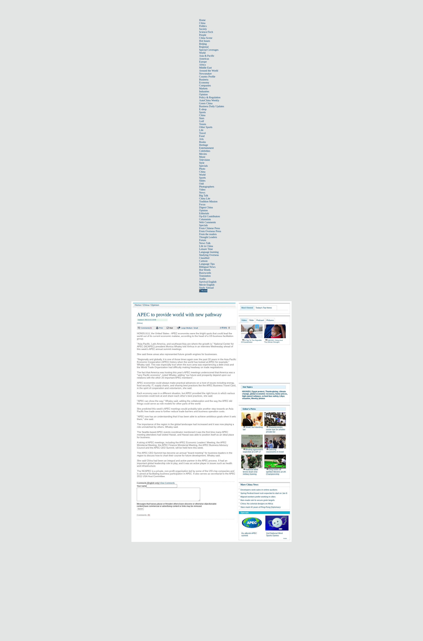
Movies (203, 153)
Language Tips (207, 264)
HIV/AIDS (246, 391)
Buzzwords (205, 272)
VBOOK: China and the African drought (273, 341)
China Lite (204, 198)
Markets (203, 88)
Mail (171, 328)
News (202, 192)
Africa (202, 64)
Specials (203, 165)
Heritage (203, 145)
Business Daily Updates (211, 106)
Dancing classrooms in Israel (275, 450)
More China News (249, 484)
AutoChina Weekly (209, 100)
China (202, 23)
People (202, 35)
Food (202, 136)
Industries (204, 91)
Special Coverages (208, 49)
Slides (202, 180)
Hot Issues (204, 40)
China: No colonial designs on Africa (256, 504)
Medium (189, 328)
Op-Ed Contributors (209, 216)
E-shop (203, 109)
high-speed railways (251, 396)
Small (195, 328)
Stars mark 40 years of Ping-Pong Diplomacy (260, 507)
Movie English (206, 284)
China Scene (205, 38)
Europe (203, 61)
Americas (204, 58)
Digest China (206, 207)
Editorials (204, 213)
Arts (201, 139)
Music (202, 156)
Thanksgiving (271, 391)
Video (202, 189)
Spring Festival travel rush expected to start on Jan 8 (263, 493)
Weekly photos (258, 398)
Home (202, 20)
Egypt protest (258, 391)
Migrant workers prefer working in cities (257, 497)
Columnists (205, 219)
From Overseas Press (210, 231)
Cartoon (203, 261)
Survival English (207, 281)
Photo (202, 168)
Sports (202, 112)
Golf (201, 121)
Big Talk (203, 195)
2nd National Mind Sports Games (274, 534)
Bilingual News (207, 266)
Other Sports (205, 127)
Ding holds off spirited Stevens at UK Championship (276, 471)
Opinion (203, 94)
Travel (202, 133)
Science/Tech (206, 32)
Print (161, 328)
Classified (204, 258)
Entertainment (206, 148)
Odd (201, 183)
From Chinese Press (209, 228)
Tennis (202, 124)
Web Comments (207, 222)
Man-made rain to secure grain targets (257, 500)
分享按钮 (223, 328)
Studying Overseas (209, 255)
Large (183, 328)
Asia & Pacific (206, 55)
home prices (281, 394)
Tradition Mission (208, 201)
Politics (203, 26)
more (285, 538)
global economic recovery (262, 394)
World (202, 52)
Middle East (205, 67)
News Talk (205, 243)
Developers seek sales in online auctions (258, 490)
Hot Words (205, 269)
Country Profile (207, 76)
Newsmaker (205, 73)
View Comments (167, 483)
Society (203, 29)
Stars (201, 118)
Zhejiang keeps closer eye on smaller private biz (275, 429)
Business (203, 79)
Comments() (146, 328)
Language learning (209, 252)
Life (201, 130)
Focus (202, 204)
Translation (205, 275)
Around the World (208, 70)
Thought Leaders (208, 237)
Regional (204, 46)
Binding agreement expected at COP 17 (253, 450)
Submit (140, 509)
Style (201, 162)
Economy (204, 82)
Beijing (203, 43)
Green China (205, 103)
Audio (202, 278)
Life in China (206, 246)
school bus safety (270, 396)
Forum (202, 240)
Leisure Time (206, 249)
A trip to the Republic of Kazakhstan (251, 341)
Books (202, 142)
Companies (205, 85)
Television (204, 159)
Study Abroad (206, 287)
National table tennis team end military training (250, 471)
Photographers (206, 186)
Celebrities (204, 151)
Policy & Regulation (209, 97)
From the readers (208, 234)
